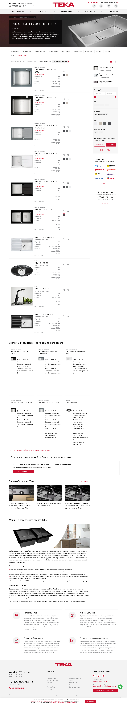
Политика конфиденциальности (56, 695)
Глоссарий (72, 676)
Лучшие (107, 51)
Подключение (51, 678)
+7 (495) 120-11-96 (105, 197)
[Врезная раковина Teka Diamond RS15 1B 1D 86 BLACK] (22, 189)
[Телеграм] (103, 675)
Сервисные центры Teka (55, 685)
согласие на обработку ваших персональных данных (45, 701)
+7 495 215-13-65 (16, 3)
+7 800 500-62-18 (16, 6)
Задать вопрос (23, 471)
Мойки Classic (65, 51)
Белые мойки (27, 51)
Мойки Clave (78, 51)
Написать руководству (105, 690)
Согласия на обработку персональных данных (63, 702)
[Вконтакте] (94, 675)
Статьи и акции (93, 2)
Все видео (85, 481)
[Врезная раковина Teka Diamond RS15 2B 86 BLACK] (22, 217)
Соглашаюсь (90, 701)
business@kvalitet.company (104, 686)
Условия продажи (52, 680)
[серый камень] (104, 123)
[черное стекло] (109, 123)
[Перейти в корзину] (109, 6)
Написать (105, 204)
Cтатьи (49, 689)
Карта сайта (96, 695)
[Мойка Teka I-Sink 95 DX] (22, 270)
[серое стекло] (100, 123)
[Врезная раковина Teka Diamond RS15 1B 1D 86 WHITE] (22, 161)
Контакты (72, 685)
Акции (12, 55)
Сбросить (99, 145)
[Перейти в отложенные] (94, 6)
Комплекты (90, 11)
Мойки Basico (15, 51)
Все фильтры (105, 150)
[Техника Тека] (63, 5)
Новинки (98, 51)
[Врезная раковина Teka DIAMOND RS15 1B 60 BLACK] (22, 105)
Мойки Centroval (40, 51)
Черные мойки (53, 51)
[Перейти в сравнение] (101, 6)
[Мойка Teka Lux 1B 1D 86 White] (22, 244)
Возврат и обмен (74, 682)
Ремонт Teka (51, 687)
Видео (71, 680)
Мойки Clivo (89, 51)
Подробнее (105, 183)
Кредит (49, 682)
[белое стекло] (95, 123)
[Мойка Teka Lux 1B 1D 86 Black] (22, 321)
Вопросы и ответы (75, 678)
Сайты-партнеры (74, 687)
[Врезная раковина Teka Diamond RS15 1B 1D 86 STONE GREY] (22, 133)
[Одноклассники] (98, 675)
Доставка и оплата (53, 676)
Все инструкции (29, 450)
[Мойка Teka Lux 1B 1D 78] (22, 296)
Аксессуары (66, 11)
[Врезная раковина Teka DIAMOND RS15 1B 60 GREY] (22, 77)
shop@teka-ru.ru (100, 682)
